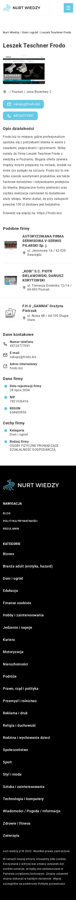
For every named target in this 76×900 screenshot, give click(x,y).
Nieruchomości (15, 664)
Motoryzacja (13, 652)
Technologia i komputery (23, 799)
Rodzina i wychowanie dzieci (26, 738)
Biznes (8, 554)
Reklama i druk (15, 713)
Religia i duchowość (19, 725)
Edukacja (10, 590)
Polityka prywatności (20, 521)
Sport (7, 762)
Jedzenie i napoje (17, 627)
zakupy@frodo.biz (26, 104)
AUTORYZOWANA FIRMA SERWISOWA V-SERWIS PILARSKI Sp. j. (43, 241)
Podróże (10, 676)
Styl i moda (12, 774)
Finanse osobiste (17, 603)
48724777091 (23, 116)
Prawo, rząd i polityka (20, 688)
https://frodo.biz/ (50, 213)
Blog (7, 513)
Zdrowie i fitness (17, 823)
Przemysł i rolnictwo (20, 701)
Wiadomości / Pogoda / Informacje (31, 811)
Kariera (9, 640)
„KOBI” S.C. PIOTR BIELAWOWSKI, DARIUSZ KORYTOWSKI (43, 275)
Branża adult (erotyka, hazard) (28, 566)
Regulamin (11, 528)
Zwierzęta (11, 835)
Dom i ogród (19, 434)
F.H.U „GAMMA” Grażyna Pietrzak (42, 308)
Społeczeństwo (15, 750)
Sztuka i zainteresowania (23, 787)
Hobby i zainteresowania (23, 615)
